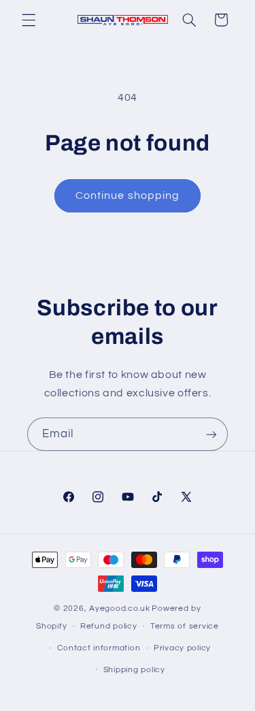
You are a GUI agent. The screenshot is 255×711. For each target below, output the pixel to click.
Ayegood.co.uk (119, 608)
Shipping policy (134, 670)
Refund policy (108, 626)
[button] (28, 19)
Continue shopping (127, 195)
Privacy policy (182, 648)
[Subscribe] (211, 434)
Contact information (98, 648)
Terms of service (184, 626)
